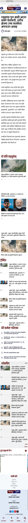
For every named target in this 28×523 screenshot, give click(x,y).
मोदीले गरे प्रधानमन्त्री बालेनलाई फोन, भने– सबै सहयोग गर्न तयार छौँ (13, 214)
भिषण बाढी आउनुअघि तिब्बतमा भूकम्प (11, 255)
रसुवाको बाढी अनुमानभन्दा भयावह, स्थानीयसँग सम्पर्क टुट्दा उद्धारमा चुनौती (18, 316)
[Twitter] (13, 512)
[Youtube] (15, 512)
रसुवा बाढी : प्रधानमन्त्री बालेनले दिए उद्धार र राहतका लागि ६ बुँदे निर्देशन (19, 439)
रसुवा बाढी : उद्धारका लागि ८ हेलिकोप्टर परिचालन (17, 324)
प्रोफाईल (18, 520)
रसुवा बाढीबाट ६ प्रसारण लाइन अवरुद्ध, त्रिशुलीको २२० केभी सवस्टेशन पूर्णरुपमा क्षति (13, 175)
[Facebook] (10, 512)
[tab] (14, 363)
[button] (25, 518)
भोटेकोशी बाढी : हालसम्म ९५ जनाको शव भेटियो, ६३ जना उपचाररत (12, 195)
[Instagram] (18, 512)
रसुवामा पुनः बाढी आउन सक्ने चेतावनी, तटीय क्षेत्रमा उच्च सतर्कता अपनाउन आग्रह (17, 307)
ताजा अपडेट (3, 520)
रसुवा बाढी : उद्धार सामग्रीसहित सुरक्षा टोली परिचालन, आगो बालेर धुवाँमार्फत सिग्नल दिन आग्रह (13, 235)
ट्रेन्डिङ (11, 520)
